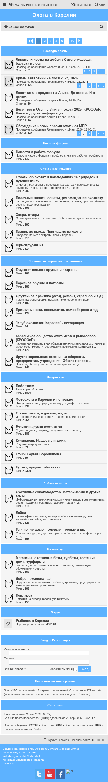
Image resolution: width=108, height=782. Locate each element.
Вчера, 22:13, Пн (79, 67)
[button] (31, 41)
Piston (38, 729)
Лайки (21, 513)
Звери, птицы (27, 215)
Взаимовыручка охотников (39, 427)
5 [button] (62, 40)
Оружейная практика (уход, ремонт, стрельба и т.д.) (59, 296)
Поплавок (24, 595)
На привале (55, 377)
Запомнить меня (61, 668)
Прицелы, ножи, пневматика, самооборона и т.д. (57, 310)
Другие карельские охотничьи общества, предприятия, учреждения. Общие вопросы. (53, 359)
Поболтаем (25, 386)
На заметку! (55, 549)
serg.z (51, 116)
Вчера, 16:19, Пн (70, 100)
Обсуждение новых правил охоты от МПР (51, 126)
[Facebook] (60, 774)
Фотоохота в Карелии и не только (44, 400)
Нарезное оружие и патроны (40, 283)
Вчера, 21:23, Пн (78, 81)
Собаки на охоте (55, 483)
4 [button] (56, 40)
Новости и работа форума (38, 152)
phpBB (32, 748)
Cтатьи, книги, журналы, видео (42, 413)
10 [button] (72, 40)
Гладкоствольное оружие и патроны (46, 270)
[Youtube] (50, 774)
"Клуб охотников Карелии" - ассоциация (50, 323)
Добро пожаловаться (34, 579)
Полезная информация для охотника (55, 261)
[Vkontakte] (39, 774)
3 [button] (50, 40)
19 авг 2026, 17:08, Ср (81, 129)
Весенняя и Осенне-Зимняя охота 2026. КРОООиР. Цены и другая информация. (58, 111)
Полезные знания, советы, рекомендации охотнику (59, 198)
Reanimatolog (55, 81)
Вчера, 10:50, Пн (69, 116)
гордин (51, 100)
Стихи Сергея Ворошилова (38, 454)
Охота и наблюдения (55, 168)
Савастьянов (55, 67)
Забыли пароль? (15, 668)
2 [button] (45, 40)
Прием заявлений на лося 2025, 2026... (48, 78)
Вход (44, 640)
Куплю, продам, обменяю (38, 467)
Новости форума (55, 143)
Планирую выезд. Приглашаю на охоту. (49, 231)
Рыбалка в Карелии (32, 621)
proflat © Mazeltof (29, 756)
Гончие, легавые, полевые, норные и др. (50, 529)
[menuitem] (14, 5)
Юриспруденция (30, 245)
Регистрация (61, 640)
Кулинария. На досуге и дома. (41, 440)
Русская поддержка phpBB (19, 752)
